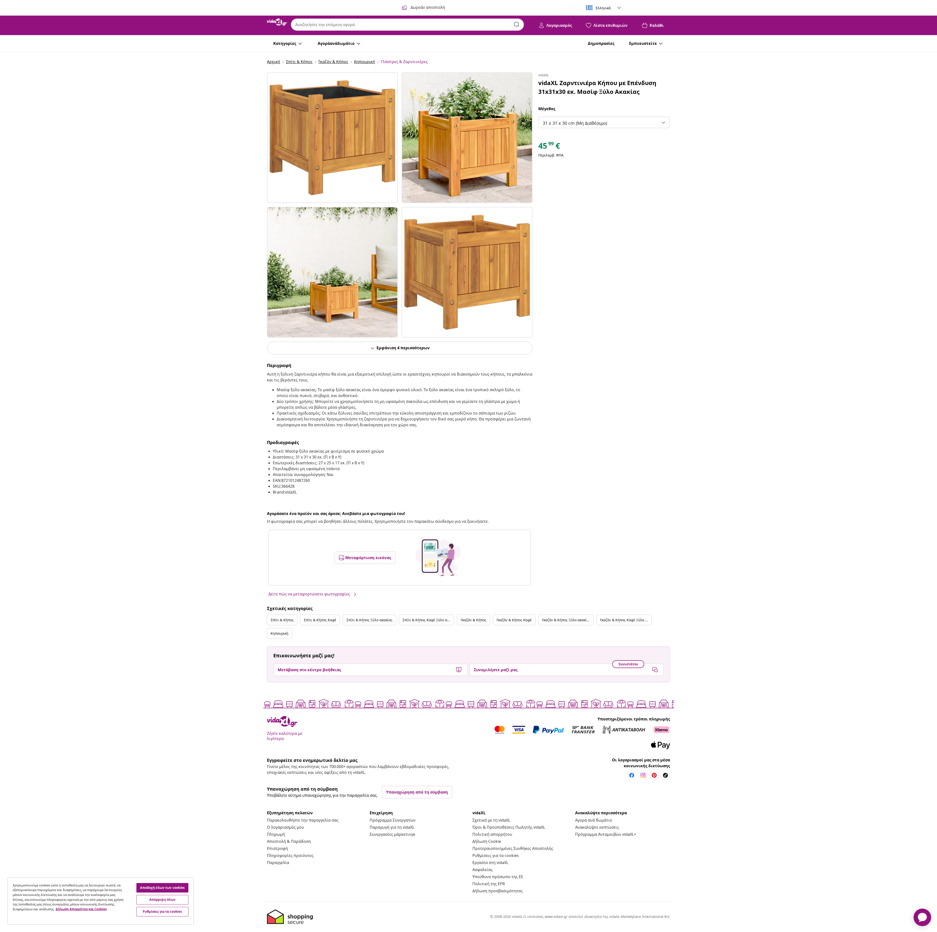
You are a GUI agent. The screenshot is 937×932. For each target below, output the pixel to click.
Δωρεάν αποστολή (427, 7)
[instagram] (643, 775)
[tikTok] (665, 775)
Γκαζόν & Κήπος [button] (473, 620)
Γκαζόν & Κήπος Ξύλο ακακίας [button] (566, 620)
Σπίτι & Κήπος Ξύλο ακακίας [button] (369, 620)
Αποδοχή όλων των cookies (162, 887)
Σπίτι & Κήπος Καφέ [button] (320, 620)
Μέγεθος (546, 108)
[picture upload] (438, 557)
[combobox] (407, 25)
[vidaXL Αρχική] (277, 22)
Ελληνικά (603, 8)
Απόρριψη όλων (162, 899)
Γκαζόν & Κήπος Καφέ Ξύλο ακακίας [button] (625, 620)
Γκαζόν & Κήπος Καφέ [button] (514, 620)
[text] (549, 147)
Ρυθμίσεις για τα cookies (495, 855)
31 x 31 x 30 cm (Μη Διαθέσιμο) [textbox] (575, 123)
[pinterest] (654, 775)
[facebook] (631, 775)
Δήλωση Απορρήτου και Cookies (81, 909)
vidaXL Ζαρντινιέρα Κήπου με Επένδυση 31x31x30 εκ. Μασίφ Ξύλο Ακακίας (597, 87)
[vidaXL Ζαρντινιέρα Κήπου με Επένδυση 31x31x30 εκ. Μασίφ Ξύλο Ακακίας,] (332, 138)
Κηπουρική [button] (279, 633)
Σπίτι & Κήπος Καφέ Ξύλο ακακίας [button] (428, 620)
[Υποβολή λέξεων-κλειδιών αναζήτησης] (516, 24)
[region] (100, 901)
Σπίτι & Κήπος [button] (282, 620)
